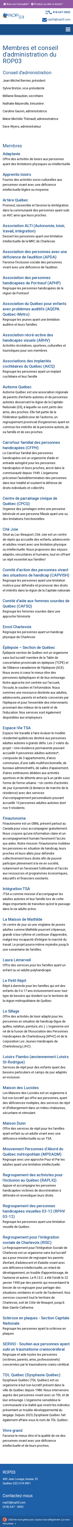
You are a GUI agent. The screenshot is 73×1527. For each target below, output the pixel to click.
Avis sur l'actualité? (17, 4)
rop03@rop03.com (58, 19)
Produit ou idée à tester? (48, 4)
